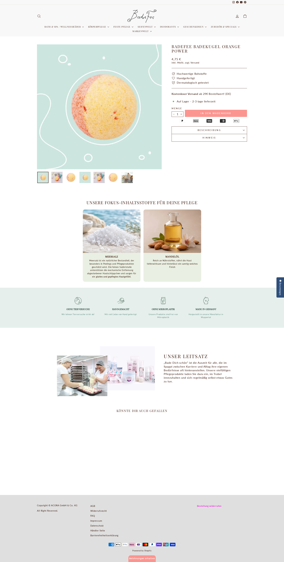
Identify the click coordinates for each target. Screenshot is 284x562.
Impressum (96, 520)
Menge (177, 108)
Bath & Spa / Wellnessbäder (63, 26)
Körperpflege (97, 26)
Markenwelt (140, 31)
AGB (92, 506)
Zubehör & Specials (224, 26)
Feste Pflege (122, 26)
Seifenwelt (145, 26)
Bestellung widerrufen (209, 506)
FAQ (92, 515)
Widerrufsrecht (98, 510)
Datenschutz (97, 525)
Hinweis (209, 137)
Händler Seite (97, 530)
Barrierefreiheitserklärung (104, 535)
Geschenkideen (193, 26)
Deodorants (168, 26)
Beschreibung (209, 130)
